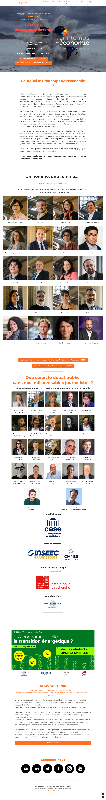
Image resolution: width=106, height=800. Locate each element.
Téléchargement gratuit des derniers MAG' (53, 366)
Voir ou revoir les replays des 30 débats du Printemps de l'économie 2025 (53, 360)
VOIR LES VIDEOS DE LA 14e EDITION (33, 59)
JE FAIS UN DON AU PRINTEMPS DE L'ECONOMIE (33, 63)
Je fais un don (53, 743)
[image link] (53, 653)
